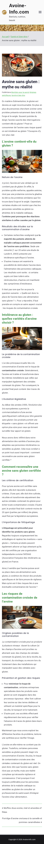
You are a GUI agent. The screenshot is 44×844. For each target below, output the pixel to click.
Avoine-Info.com (29, 839)
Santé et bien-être (18, 95)
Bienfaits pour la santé (20, 92)
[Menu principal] (40, 12)
